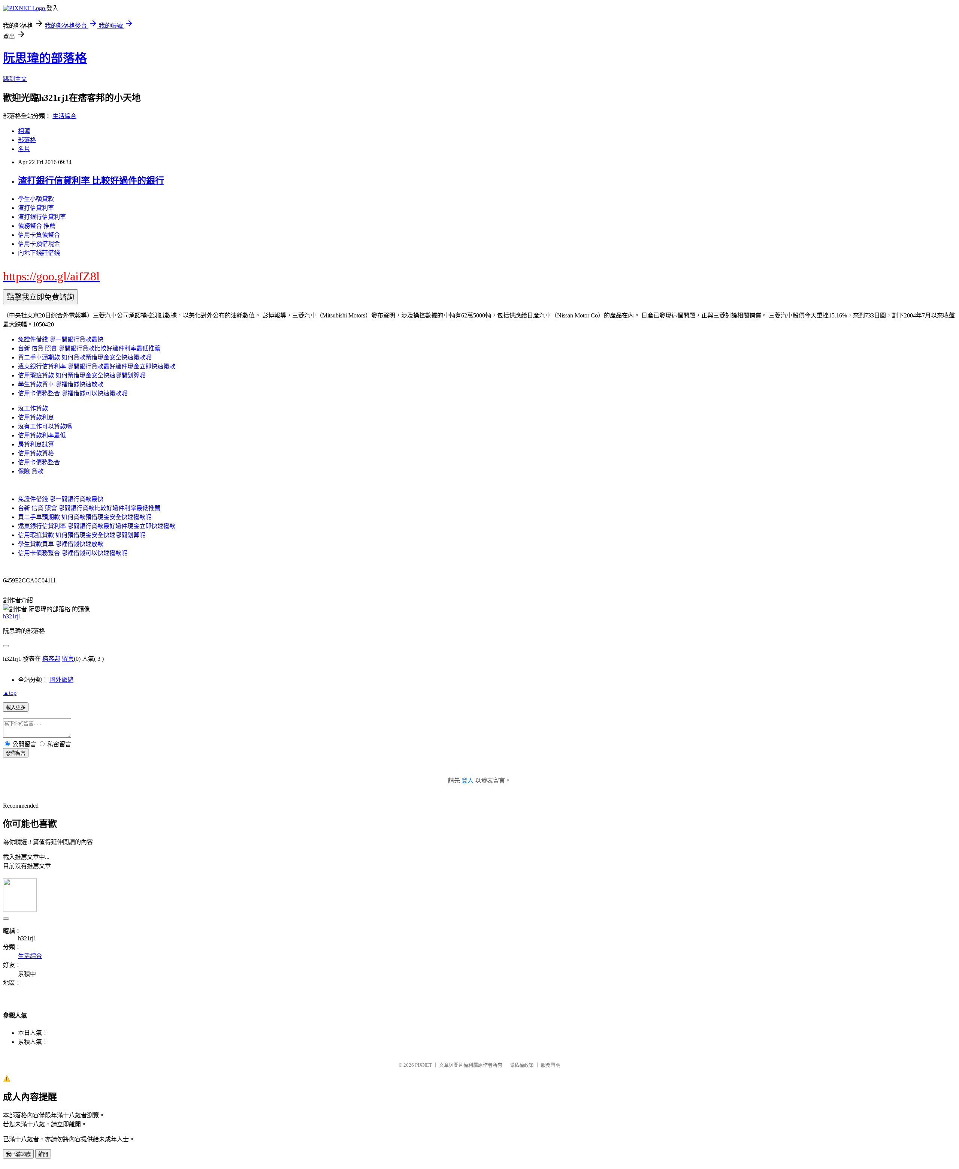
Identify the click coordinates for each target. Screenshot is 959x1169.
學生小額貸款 (36, 199)
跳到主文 (15, 79)
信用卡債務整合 (39, 462)
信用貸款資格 (36, 453)
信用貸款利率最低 (42, 435)
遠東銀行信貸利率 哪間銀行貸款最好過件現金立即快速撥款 (96, 366)
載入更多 (15, 707)
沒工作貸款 (33, 408)
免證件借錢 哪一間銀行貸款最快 (60, 339)
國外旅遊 (61, 680)
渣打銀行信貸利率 (42, 217)
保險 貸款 (30, 471)
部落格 (27, 140)
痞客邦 (51, 659)
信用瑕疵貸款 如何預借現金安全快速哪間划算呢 (81, 375)
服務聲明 (550, 1065)
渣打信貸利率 (36, 208)
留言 (68, 659)
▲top (9, 693)
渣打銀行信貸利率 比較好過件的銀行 (91, 181)
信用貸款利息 (36, 417)
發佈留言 (15, 753)
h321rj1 (12, 616)
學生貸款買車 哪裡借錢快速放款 (60, 384)
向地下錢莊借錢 (39, 253)
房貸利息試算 (36, 444)
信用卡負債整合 (39, 235)
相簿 (24, 131)
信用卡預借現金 (39, 244)
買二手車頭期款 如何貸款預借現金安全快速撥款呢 (84, 357)
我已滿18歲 (18, 1154)
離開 (43, 1154)
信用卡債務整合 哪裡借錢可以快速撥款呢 (72, 393)
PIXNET (423, 1065)
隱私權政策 (521, 1065)
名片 (24, 149)
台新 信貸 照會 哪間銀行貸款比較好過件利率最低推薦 (89, 348)
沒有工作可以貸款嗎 (45, 426)
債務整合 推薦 (36, 226)
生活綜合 (64, 116)
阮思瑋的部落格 (45, 58)
